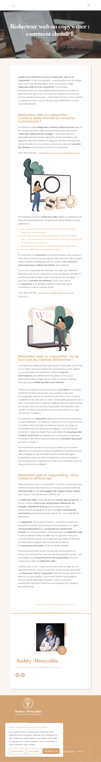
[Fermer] (61, 724)
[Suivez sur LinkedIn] (23, 675)
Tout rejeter (34, 751)
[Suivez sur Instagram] (17, 675)
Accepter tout (51, 751)
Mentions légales (66, 751)
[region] (34, 740)
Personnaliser (17, 751)
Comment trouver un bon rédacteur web (59, 152)
